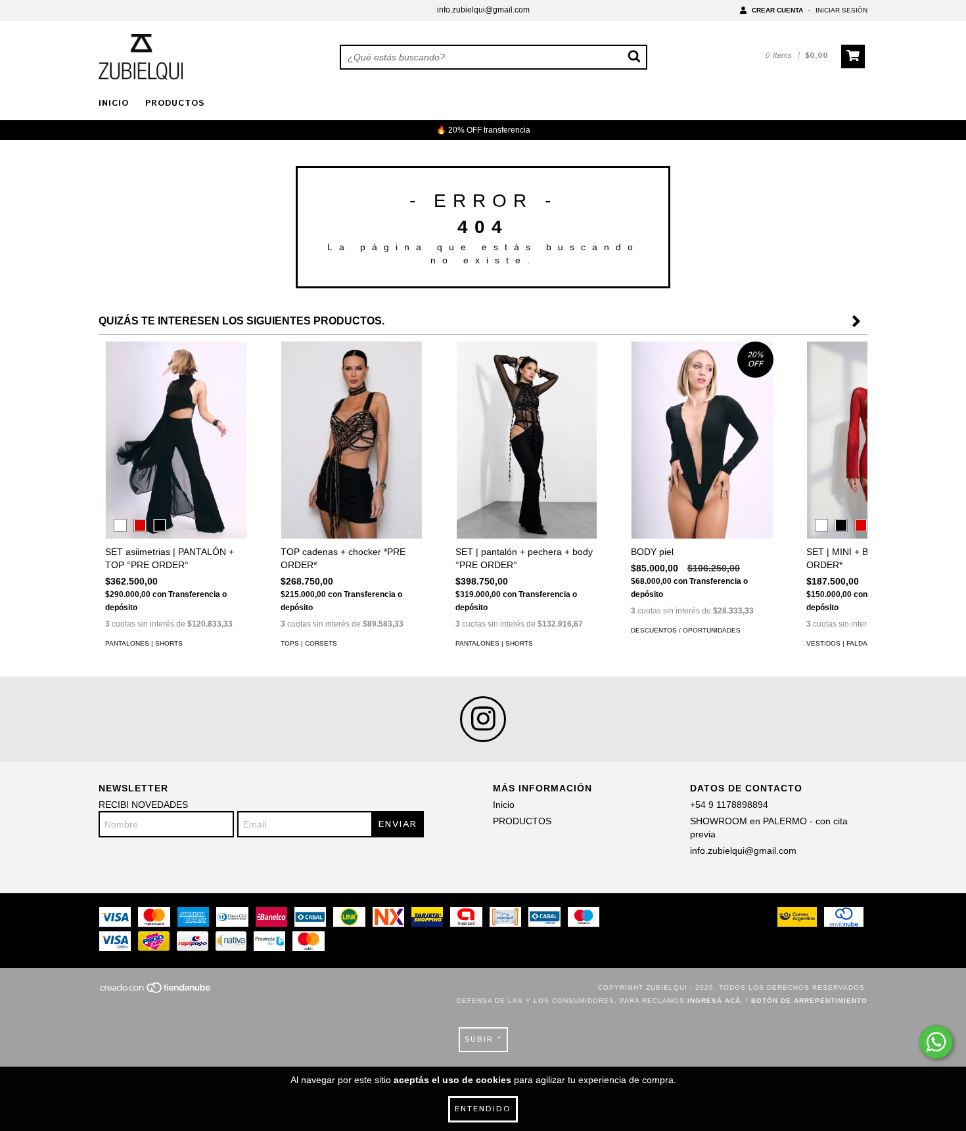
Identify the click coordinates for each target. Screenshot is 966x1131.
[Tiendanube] (156, 991)
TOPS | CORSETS (309, 643)
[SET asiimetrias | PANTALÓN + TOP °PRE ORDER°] (176, 441)
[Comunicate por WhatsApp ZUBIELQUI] (936, 1042)
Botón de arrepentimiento (809, 1000)
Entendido (483, 1109)
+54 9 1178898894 (729, 804)
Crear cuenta (777, 10)
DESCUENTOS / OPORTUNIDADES (686, 630)
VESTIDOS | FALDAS (839, 643)
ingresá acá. (715, 1000)
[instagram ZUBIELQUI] (483, 719)
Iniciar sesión (841, 10)
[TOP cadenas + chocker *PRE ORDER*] (352, 441)
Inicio (114, 103)
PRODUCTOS (174, 103)
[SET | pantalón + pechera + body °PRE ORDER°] (526, 441)
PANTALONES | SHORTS (144, 643)
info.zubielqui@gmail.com (483, 9)
